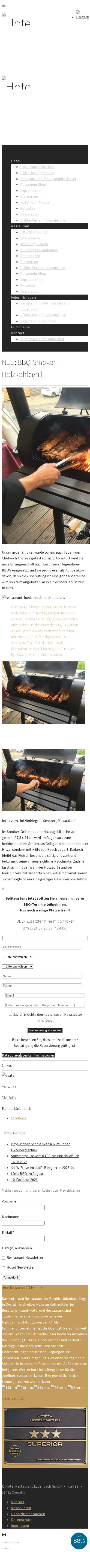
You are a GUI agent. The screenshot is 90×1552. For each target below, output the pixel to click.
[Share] (8, 1542)
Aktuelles (28, 208)
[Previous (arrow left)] (4, 1548)
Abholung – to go (34, 244)
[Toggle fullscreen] (12, 1542)
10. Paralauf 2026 (24, 1179)
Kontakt (17, 333)
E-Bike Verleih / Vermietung (43, 220)
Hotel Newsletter (20, 1267)
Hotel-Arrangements (37, 173)
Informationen (43, 1055)
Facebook (18, 1118)
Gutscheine (20, 327)
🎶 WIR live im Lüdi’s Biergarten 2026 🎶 (43, 1167)
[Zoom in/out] (17, 1542)
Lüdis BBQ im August (27, 1173)
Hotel (15, 161)
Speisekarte (30, 238)
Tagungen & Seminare (38, 321)
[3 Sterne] (42, 1388)
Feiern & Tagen (23, 297)
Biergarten (29, 196)
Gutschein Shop (33, 184)
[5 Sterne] (75, 1388)
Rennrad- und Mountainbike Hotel (48, 179)
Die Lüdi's (9, 1097)
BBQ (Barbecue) (33, 232)
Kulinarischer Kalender (39, 250)
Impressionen (31, 190)
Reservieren (30, 256)
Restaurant (20, 226)
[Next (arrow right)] (8, 1548)
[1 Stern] (9, 1388)
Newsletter (29, 214)
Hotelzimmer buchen (37, 167)
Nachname (10, 1216)
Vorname (9, 1201)
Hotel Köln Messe (34, 202)
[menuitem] (82, 17)
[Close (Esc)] (4, 1542)
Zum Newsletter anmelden (42, 339)
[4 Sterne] (59, 1388)
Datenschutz (22, 1519)
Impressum (20, 1525)
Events (26, 1055)
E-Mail (8, 1232)
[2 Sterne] (25, 1388)
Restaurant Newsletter (24, 1257)
